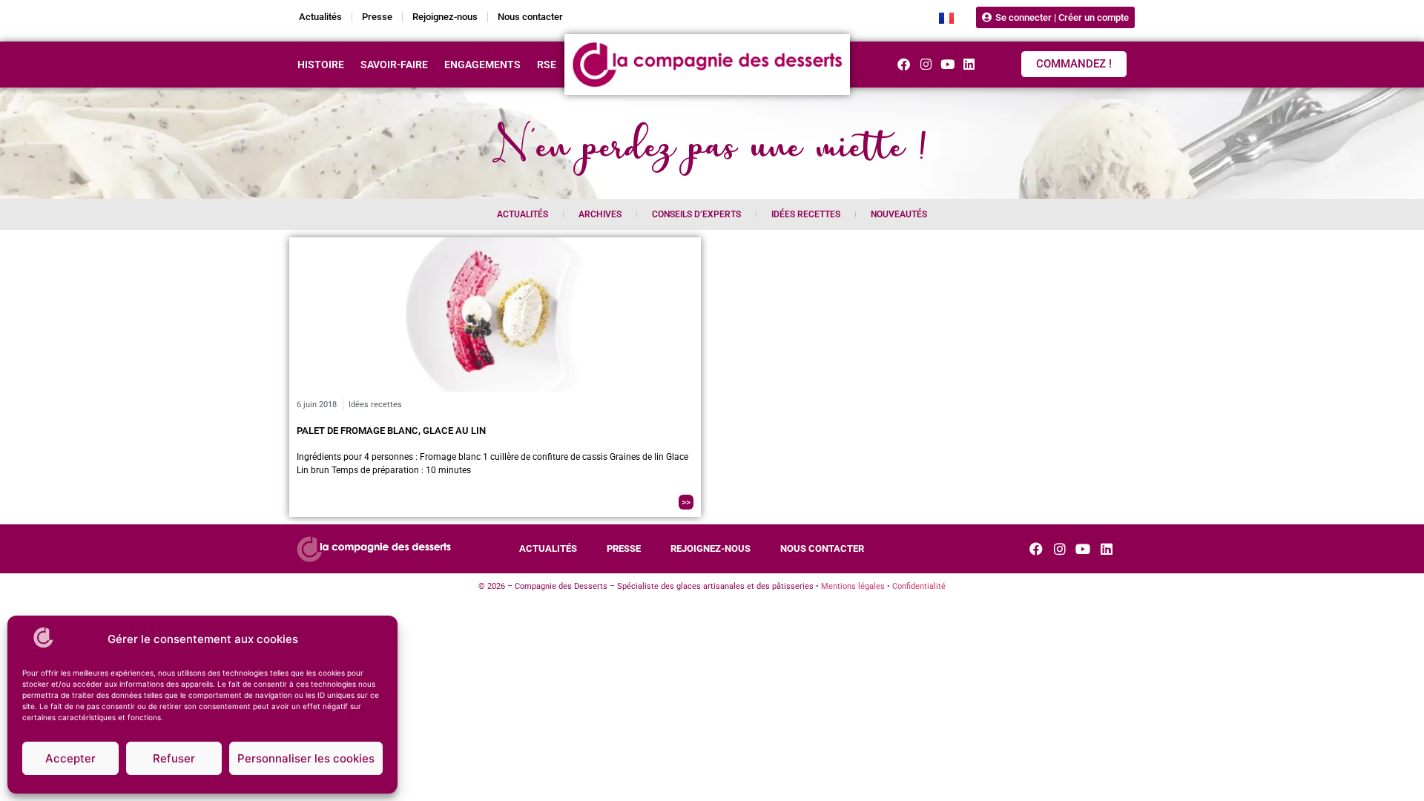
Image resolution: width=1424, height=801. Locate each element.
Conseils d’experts (696, 214)
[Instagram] (925, 64)
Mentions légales (853, 586)
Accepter (70, 758)
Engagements (482, 64)
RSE (546, 64)
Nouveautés (899, 214)
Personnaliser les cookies (306, 758)
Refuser (174, 758)
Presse (377, 16)
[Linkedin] (969, 64)
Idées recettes (805, 214)
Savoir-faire (394, 64)
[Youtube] (947, 64)
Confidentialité (919, 586)
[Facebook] (904, 64)
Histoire (320, 64)
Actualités (320, 16)
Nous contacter (530, 16)
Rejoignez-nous (445, 16)
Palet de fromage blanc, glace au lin (391, 430)
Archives (600, 214)
